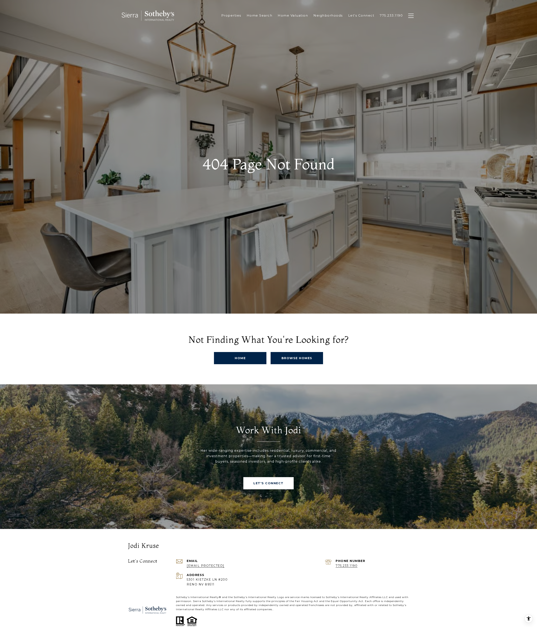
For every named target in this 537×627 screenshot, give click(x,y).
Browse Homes (297, 358)
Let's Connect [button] (268, 483)
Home (240, 358)
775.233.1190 (346, 566)
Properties (231, 15)
